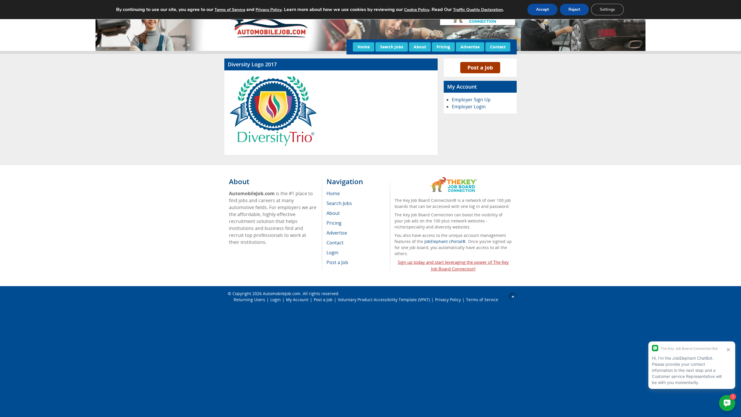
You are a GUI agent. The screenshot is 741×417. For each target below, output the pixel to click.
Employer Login (469, 106)
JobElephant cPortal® (445, 241)
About (420, 47)
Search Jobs (391, 47)
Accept (542, 9)
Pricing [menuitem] (334, 223)
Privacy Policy (448, 299)
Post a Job (480, 67)
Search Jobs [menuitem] (339, 203)
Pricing (443, 47)
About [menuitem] (333, 213)
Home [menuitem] (333, 193)
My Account (297, 299)
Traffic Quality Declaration (478, 9)
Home (363, 47)
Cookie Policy (416, 9)
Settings (607, 9)
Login (275, 299)
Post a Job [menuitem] (337, 262)
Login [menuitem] (332, 252)
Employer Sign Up (471, 99)
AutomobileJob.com (281, 293)
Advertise (470, 47)
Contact (498, 47)
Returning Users (249, 299)
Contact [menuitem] (335, 242)
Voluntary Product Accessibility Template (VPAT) (384, 299)
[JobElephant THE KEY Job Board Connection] (453, 179)
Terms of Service (482, 299)
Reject (574, 9)
